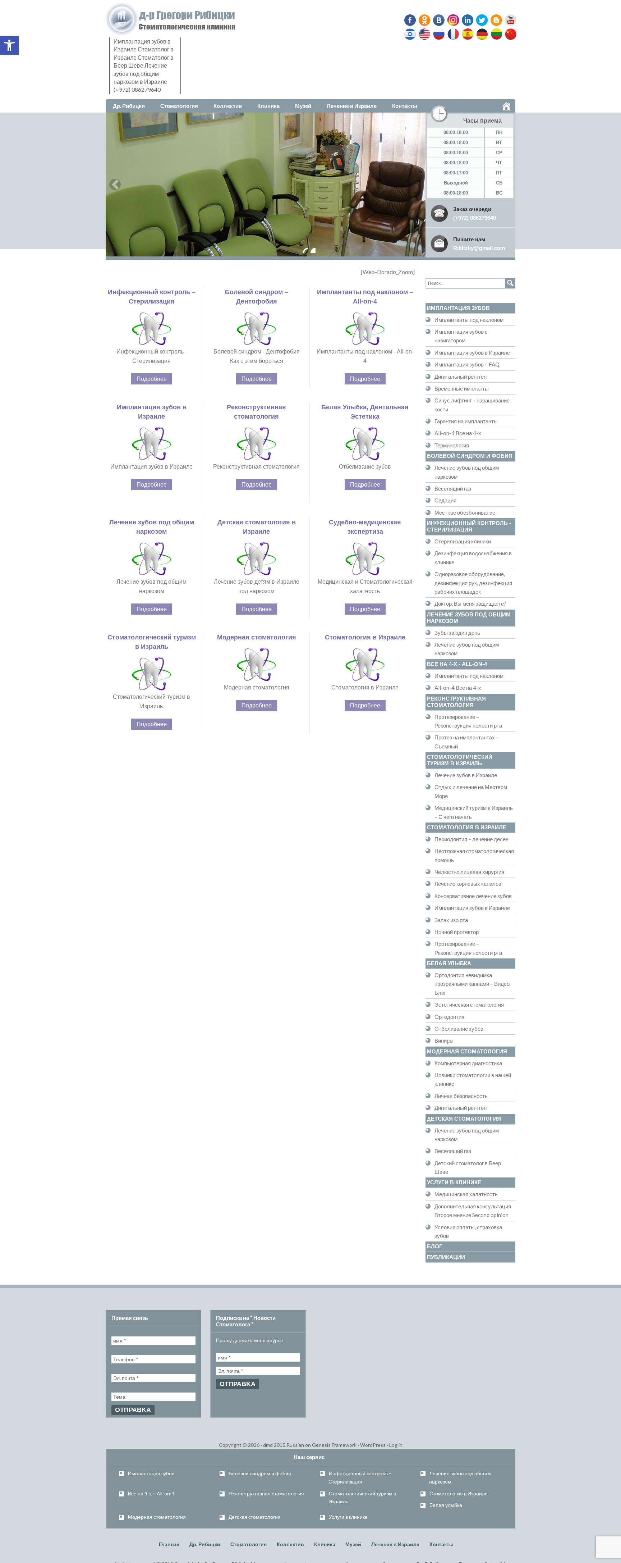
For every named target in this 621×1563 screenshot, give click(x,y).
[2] (313, 250)
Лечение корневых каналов (467, 883)
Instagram (452, 20)
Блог (434, 1246)
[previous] (115, 184)
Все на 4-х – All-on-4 (151, 1493)
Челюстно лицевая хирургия (469, 872)
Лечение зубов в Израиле (465, 775)
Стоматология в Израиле (365, 637)
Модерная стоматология (256, 637)
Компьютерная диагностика (468, 1063)
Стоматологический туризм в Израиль (459, 760)
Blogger (494, 20)
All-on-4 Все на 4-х (457, 433)
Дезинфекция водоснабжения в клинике (473, 557)
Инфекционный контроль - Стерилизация (469, 526)
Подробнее (152, 379)
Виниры (444, 1040)
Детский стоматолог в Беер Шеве (467, 1167)
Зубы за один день (457, 632)
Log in (395, 1445)
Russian (439, 34)
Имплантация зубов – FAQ (467, 364)
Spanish (467, 34)
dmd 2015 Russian (283, 1445)
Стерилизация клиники (462, 541)
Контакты (441, 1544)
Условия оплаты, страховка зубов (468, 1231)
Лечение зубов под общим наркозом (466, 471)
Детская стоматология (464, 1119)
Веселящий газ (452, 488)
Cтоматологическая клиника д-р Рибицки (172, 19)
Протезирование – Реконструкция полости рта (468, 721)
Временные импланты (461, 388)
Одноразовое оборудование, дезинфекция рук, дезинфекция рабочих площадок (473, 583)
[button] (9, 45)
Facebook (411, 20)
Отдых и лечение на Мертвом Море (470, 791)
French (453, 34)
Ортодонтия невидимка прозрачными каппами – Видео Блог (472, 984)
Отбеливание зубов (458, 1028)
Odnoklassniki (424, 20)
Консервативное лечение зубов (473, 896)
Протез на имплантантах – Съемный (466, 741)
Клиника (324, 1544)
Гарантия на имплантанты (466, 421)
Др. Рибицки (204, 1544)
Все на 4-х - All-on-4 (457, 664)
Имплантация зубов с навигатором (461, 335)
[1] (305, 250)
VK (438, 20)
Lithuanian (495, 34)
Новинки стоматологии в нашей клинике (472, 1079)
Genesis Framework (334, 1445)
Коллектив (290, 1544)
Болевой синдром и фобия (469, 456)
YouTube (507, 20)
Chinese (509, 34)
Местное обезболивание (464, 512)
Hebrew (411, 34)
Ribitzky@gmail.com (479, 248)
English (425, 34)
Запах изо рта (451, 920)
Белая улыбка (449, 963)
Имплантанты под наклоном (468, 319)
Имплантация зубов (458, 308)
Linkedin (466, 20)
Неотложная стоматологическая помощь (474, 855)
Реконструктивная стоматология (456, 702)
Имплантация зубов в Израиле (472, 352)
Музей (353, 1544)
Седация (445, 500)
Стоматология (248, 1544)
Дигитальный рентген (460, 376)
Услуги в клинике (454, 1182)
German (481, 34)
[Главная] (506, 106)
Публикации (446, 1257)
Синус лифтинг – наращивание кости (472, 404)
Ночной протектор (456, 932)
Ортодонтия (449, 1016)
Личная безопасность (461, 1096)
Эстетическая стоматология (469, 1004)
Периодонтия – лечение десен (471, 839)
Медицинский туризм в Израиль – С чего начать (473, 812)
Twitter (480, 20)
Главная (169, 1544)
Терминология (451, 445)
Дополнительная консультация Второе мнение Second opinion (472, 1210)
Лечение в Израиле (395, 1544)
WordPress (373, 1445)
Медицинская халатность (466, 1194)
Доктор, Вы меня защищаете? (470, 603)
